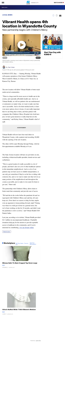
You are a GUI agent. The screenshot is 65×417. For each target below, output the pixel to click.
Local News (7, 15)
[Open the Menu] (2, 2)
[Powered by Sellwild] (38, 340)
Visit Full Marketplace (33, 243)
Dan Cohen (11, 67)
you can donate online (26, 227)
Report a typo (6, 231)
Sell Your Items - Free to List (22, 244)
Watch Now (58, 2)
